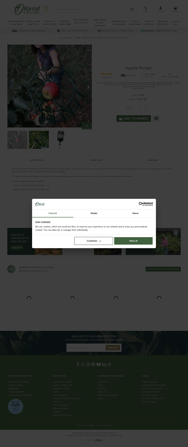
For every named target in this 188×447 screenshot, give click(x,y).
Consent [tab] (53, 213)
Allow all (133, 241)
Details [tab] (94, 213)
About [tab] (135, 213)
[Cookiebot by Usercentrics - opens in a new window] (141, 204)
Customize (92, 241)
